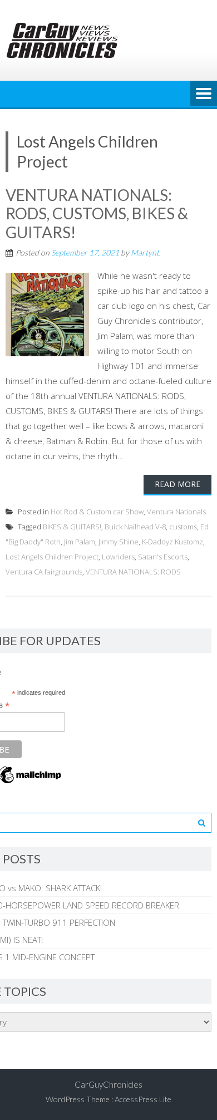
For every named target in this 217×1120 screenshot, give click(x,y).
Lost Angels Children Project (52, 557)
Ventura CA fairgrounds (44, 572)
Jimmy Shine (118, 542)
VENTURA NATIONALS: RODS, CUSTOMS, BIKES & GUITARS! (97, 213)
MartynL (145, 252)
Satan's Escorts (163, 557)
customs (183, 527)
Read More (177, 484)
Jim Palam (79, 542)
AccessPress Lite (143, 1099)
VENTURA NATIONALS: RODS (133, 572)
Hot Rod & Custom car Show (97, 512)
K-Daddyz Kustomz (172, 542)
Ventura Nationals (176, 512)
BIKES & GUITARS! (72, 527)
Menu (203, 94)
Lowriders (118, 557)
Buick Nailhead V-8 (135, 527)
